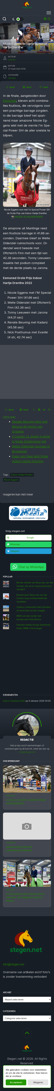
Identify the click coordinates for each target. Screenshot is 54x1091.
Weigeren (38, 1082)
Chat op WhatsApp (31, 567)
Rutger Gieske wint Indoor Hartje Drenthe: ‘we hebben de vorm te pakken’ (25, 897)
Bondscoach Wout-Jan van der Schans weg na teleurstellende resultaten (31, 598)
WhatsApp (15, 544)
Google (30, 537)
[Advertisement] (27, 372)
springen (10, 796)
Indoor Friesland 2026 (14, 701)
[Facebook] (45, 18)
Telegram (14, 551)
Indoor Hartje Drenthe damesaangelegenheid (19, 848)
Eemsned (9, 101)
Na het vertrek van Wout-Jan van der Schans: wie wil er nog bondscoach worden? (34, 586)
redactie (11, 60)
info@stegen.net (27, 752)
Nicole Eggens (11, 479)
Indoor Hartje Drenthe (22, 474)
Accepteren (16, 1082)
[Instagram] (49, 18)
